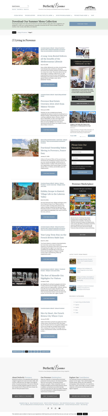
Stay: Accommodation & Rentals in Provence (53, 51)
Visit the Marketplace (50, 396)
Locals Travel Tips (51, 184)
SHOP (92, 15)
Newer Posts (17, 351)
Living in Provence (22, 32)
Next (97, 84)
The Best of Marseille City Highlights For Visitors (52, 277)
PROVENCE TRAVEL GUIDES (81, 15)
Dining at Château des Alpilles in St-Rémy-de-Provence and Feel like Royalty (85, 278)
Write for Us (26, 9)
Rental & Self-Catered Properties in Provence (53, 49)
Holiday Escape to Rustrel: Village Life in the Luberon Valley (53, 194)
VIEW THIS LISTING (82, 107)
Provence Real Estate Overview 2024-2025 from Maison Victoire (52, 104)
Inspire (77, 307)
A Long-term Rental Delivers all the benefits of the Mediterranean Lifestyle (54, 59)
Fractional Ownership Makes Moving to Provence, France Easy (53, 150)
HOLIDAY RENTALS (18, 15)
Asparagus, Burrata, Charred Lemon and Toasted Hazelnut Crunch (85, 261)
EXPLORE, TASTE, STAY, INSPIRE (44, 15)
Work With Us (20, 9)
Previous (68, 84)
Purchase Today (83, 24)
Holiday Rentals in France (82, 403)
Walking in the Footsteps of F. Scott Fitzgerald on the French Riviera (85, 270)
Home (14, 32)
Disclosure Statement (58, 404)
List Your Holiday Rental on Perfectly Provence (32, 404)
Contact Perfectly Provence (72, 404)
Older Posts (45, 351)
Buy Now (82, 234)
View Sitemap (84, 404)
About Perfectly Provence (23, 396)
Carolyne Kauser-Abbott (47, 48)
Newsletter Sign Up (24, 403)
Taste (76, 312)
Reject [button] (85, 414)
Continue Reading (49, 84)
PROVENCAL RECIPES (30, 15)
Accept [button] (79, 414)
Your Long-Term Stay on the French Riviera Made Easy (53, 236)
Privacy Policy (82, 168)
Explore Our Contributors (80, 396)
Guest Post (59, 139)
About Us (14, 9)
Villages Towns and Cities (53, 270)
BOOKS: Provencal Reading (63, 15)
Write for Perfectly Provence (51, 403)
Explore (57, 183)
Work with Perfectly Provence (67, 403)
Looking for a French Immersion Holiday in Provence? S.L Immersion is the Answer (85, 287)
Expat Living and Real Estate (48, 139)
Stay (76, 310)
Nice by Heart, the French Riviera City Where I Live (52, 314)
